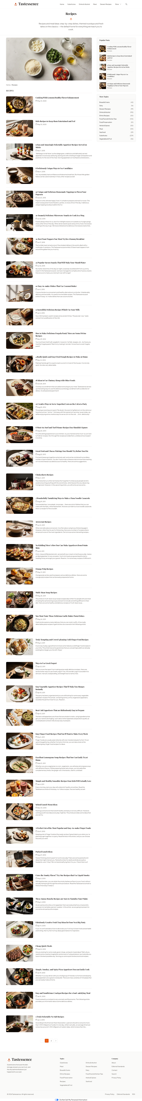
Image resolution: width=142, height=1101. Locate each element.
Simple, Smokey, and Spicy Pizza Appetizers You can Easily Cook (63, 969)
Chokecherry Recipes (44, 474)
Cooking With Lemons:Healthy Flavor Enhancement (57, 97)
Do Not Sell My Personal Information (73, 1100)
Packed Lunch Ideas (44, 851)
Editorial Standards (118, 1066)
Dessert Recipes (105, 4)
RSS (133, 1094)
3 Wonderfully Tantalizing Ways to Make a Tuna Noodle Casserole (63, 498)
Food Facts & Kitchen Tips (94, 1074)
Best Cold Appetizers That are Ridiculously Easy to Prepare (60, 710)
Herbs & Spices (91, 1078)
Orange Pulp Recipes (44, 569)
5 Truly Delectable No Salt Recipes (50, 1016)
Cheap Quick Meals (44, 946)
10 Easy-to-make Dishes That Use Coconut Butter (56, 286)
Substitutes (71, 4)
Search (114, 1074)
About (114, 1063)
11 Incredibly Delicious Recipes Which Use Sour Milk (58, 309)
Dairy (87, 1070)
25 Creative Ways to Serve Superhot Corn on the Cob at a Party (61, 404)
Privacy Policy (116, 1078)
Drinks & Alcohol (84, 4)
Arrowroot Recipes (43, 522)
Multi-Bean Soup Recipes (46, 592)
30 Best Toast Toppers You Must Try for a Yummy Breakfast (60, 239)
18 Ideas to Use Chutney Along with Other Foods (55, 380)
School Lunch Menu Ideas (46, 804)
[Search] (126, 4)
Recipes (62, 1081)
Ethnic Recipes (65, 1074)
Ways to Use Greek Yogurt (46, 663)
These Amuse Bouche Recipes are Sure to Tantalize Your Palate (62, 899)
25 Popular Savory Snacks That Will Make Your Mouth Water (61, 262)
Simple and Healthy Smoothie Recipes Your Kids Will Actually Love (63, 781)
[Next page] (56, 1041)
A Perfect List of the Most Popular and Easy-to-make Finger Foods (63, 828)
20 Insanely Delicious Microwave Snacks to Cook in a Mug (60, 215)
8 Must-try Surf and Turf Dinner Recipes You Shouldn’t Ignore (62, 427)
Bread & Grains (65, 1070)
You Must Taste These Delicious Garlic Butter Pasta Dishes (60, 616)
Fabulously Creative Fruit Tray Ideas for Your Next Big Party (60, 922)
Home (62, 4)
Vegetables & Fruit (66, 1085)
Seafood (89, 1081)
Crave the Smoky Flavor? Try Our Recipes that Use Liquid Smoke (63, 875)
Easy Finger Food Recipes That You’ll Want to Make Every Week (62, 734)
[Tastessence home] (26, 4)
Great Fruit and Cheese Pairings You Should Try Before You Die (62, 451)
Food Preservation (66, 1078)
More (117, 4)
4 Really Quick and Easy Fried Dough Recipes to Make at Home (62, 357)
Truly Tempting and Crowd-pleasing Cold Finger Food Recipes (62, 639)
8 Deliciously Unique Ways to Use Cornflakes (54, 168)
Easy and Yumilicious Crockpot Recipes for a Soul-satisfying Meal (63, 993)
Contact (114, 1070)
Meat (95, 4)
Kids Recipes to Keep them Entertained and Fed (55, 121)
